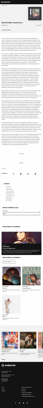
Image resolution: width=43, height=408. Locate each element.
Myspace (4, 213)
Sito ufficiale (5, 210)
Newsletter (24, 390)
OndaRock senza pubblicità (27, 392)
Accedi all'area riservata (26, 394)
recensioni (4, 5)
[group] (10, 344)
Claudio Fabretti (5, 372)
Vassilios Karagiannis (6, 29)
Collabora (3, 390)
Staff (2, 387)
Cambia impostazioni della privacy (28, 396)
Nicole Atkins (10, 48)
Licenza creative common (26, 387)
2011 (7, 5)
